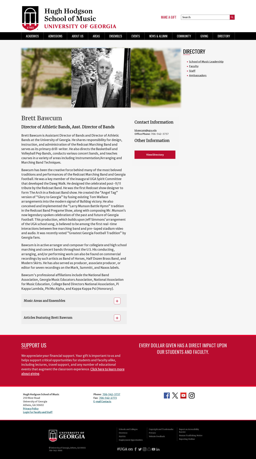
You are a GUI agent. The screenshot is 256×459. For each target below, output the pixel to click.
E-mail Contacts (102, 401)
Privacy (152, 433)
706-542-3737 (111, 394)
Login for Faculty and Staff (37, 412)
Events (136, 36)
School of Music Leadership (206, 61)
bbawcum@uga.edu (146, 130)
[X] (140, 449)
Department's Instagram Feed (192, 395)
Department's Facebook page (167, 395)
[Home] (72, 14)
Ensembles (115, 36)
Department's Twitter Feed (175, 395)
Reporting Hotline (187, 439)
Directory (224, 36)
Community (184, 36)
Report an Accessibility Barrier (189, 430)
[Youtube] (153, 449)
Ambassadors (198, 75)
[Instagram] (144, 449)
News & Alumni (158, 36)
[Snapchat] (149, 449)
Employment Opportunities (131, 440)
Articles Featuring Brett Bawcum (48, 317)
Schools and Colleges (128, 429)
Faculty (194, 66)
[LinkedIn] (158, 449)
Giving (204, 36)
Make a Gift (168, 17)
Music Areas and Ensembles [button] (44, 301)
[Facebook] (135, 449)
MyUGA (122, 436)
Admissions (55, 36)
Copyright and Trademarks (161, 429)
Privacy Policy (31, 408)
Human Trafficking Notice (190, 435)
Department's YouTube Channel (183, 395)
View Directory (155, 154)
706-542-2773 (108, 397)
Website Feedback (157, 436)
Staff (192, 71)
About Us (77, 36)
